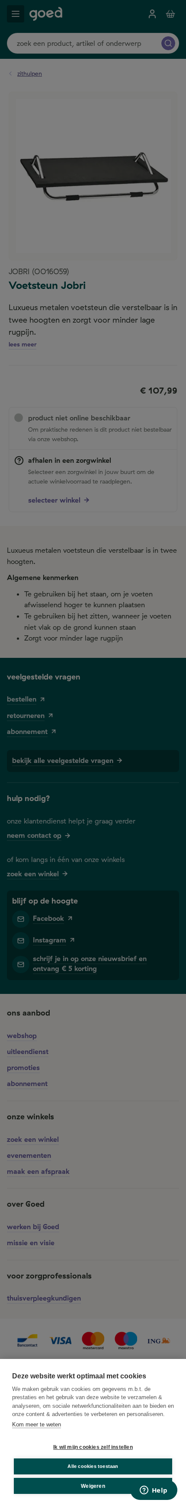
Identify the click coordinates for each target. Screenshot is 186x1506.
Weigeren (93, 1486)
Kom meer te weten (36, 1424)
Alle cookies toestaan (92, 1466)
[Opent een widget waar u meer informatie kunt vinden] (153, 1491)
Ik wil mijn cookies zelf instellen (93, 1447)
